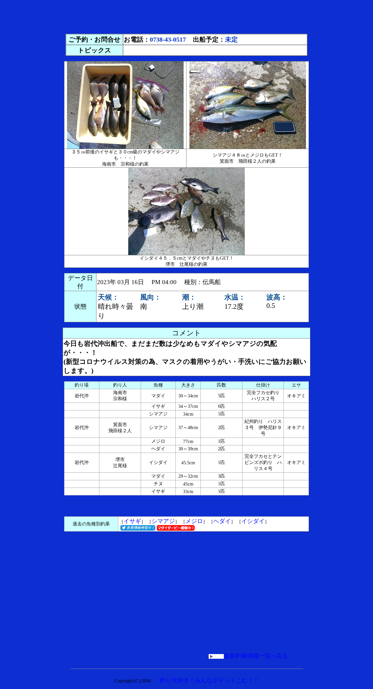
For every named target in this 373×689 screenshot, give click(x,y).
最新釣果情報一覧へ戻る (256, 656)
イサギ (132, 521)
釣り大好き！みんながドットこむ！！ (209, 680)
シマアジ (163, 521)
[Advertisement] (186, 15)
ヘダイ (222, 521)
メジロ (194, 521)
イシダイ (253, 521)
